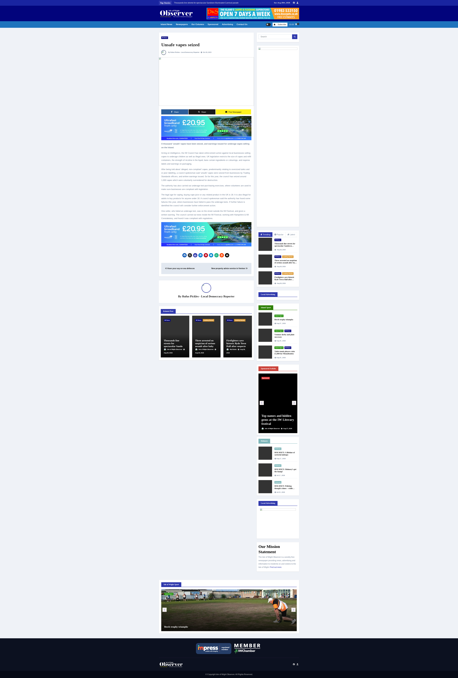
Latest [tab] (292, 235)
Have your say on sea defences (181, 268)
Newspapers (182, 24)
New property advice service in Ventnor (228, 268)
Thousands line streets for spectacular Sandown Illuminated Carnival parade (175, 346)
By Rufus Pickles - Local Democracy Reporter (184, 52)
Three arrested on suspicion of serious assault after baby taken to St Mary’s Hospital (205, 346)
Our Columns (197, 24)
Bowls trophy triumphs (283, 320)
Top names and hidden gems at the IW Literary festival (277, 420)
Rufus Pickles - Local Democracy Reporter (208, 296)
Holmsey (278, 448)
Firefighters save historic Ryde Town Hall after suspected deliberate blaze (284, 279)
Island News (166, 24)
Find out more (275, 567)
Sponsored (213, 24)
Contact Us (242, 24)
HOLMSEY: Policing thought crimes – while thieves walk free (283, 488)
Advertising (227, 24)
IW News (164, 37)
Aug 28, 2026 (168, 353)
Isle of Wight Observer (175, 349)
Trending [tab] (266, 235)
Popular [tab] (280, 235)
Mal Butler (233, 349)
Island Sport (279, 316)
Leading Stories (208, 320)
